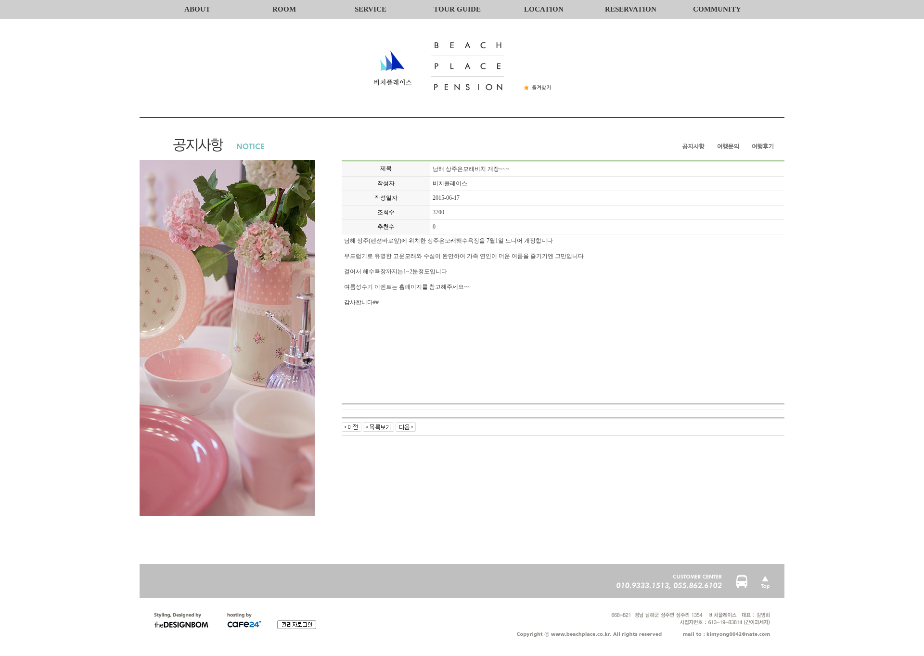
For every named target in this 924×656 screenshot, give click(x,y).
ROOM (284, 9)
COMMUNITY (717, 9)
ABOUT (197, 9)
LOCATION (544, 9)
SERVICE (370, 9)
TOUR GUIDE (457, 9)
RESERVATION (630, 9)
